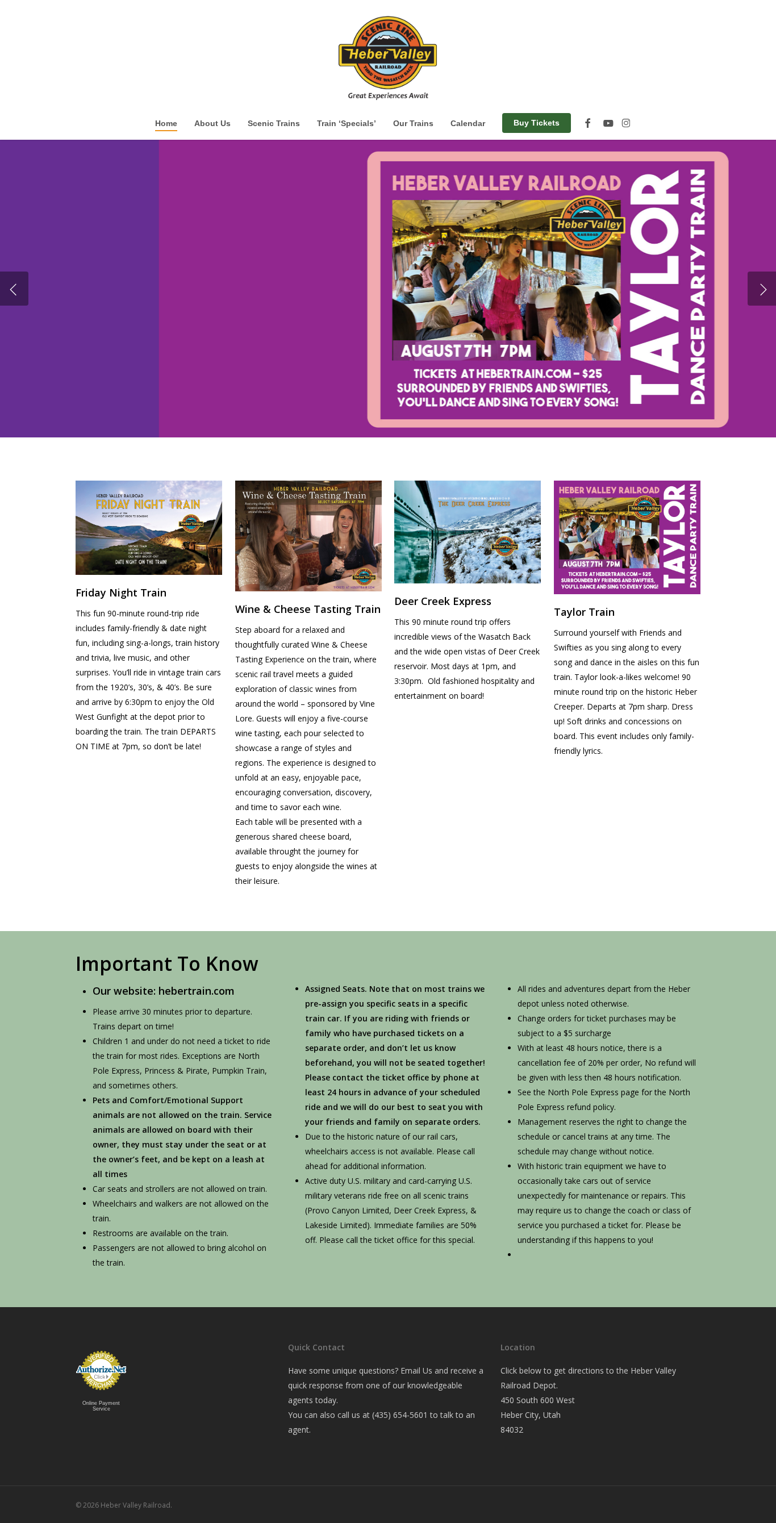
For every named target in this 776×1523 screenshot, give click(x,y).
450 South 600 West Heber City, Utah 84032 (537, 1415)
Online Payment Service (101, 1406)
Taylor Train (584, 612)
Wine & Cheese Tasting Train (308, 609)
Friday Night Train (121, 592)
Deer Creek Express (442, 601)
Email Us (416, 1370)
